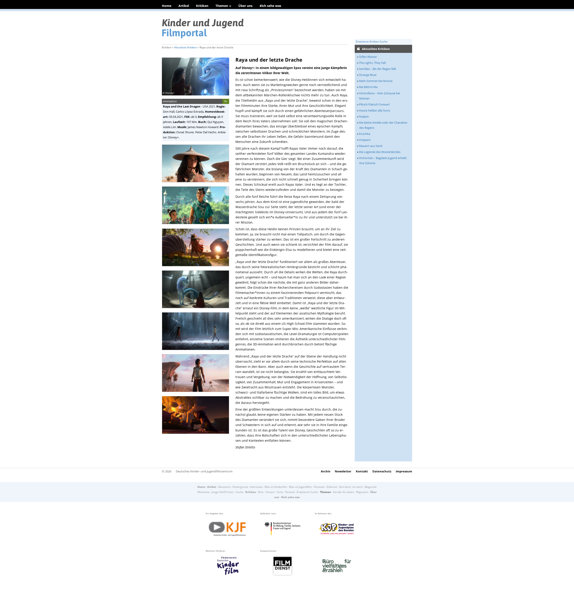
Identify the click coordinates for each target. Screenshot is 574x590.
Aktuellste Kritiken (185, 47)
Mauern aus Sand (370, 146)
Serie (280, 492)
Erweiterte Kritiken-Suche (371, 41)
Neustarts (224, 487)
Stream (270, 492)
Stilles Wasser (368, 57)
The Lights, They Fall (372, 63)
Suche (239, 492)
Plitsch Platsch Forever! (374, 104)
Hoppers (365, 140)
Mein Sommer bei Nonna (375, 81)
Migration (362, 492)
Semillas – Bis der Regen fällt (377, 69)
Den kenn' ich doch (351, 487)
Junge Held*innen (223, 492)
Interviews (256, 487)
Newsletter (343, 471)
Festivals (319, 487)
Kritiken (202, 6)
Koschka (364, 134)
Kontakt (362, 471)
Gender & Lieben (343, 492)
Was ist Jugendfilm (300, 487)
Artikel (183, 6)
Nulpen (364, 116)
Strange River (368, 75)
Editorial (332, 487)
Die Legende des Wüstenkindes (379, 152)
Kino (260, 492)
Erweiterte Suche (307, 492)
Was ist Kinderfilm (276, 487)
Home (166, 6)
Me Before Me (368, 87)
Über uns (245, 6)
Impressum (404, 471)
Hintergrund (240, 487)
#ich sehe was (270, 6)
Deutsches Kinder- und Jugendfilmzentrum (204, 471)
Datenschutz (381, 471)
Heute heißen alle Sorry (374, 110)
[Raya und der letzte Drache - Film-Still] (197, 184)
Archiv (325, 471)
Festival (290, 492)
